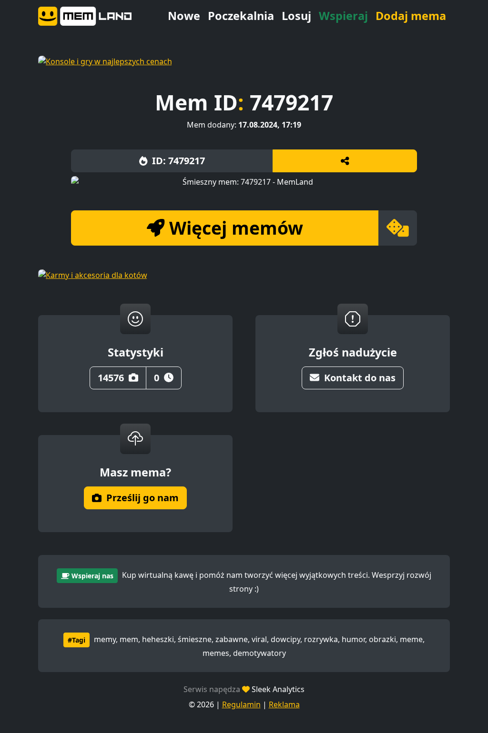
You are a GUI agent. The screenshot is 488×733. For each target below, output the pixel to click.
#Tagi (76, 639)
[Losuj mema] (397, 228)
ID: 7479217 (178, 160)
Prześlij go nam (142, 497)
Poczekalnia (241, 15)
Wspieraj (343, 15)
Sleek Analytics (278, 689)
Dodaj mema (411, 15)
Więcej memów (236, 228)
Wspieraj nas (92, 575)
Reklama (284, 704)
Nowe (184, 15)
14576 (111, 377)
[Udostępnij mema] (345, 160)
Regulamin (241, 704)
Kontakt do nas (360, 377)
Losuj (296, 15)
